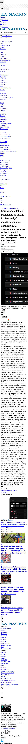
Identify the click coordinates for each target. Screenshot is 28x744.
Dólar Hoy (3, 54)
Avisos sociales (4, 147)
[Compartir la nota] (2, 312)
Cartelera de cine (5, 134)
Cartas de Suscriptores (6, 97)
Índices (2, 64)
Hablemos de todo (5, 88)
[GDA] (5, 734)
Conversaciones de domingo (8, 151)
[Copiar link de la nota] (2, 315)
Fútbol (2, 103)
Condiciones (4, 728)
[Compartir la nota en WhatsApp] (4, 312)
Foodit (4, 22)
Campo (2, 56)
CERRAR (2, 1)
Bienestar (3, 84)
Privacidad (11, 728)
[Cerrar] (26, 30)
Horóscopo (3, 119)
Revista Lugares (4, 164)
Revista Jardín (4, 170)
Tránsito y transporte (6, 41)
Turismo (2, 116)
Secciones (5, 20)
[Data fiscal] (2, 741)
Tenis (1, 106)
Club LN (4, 24)
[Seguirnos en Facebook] (2, 688)
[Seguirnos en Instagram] (2, 698)
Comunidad (3, 82)
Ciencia (2, 86)
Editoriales (3, 93)
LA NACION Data (5, 45)
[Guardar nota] (2, 310)
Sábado (2, 153)
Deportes (11, 208)
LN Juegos (3, 114)
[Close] (2, 617)
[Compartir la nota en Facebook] (2, 317)
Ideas (1, 155)
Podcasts (2, 125)
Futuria (2, 53)
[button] (14, 117)
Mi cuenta (5, 27)
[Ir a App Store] (6, 712)
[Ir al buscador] (2, 11)
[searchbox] (13, 33)
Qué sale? (3, 132)
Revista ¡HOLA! (4, 162)
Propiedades (3, 58)
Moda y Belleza (4, 127)
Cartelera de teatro (5, 136)
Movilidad (3, 62)
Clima (1, 43)
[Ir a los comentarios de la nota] (4, 310)
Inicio (3, 17)
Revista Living (4, 166)
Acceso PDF (3, 142)
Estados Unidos (4, 69)
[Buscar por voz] (25, 32)
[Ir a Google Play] (6, 708)
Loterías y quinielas (5, 123)
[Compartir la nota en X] (4, 317)
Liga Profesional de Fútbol (9, 491)
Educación (3, 79)
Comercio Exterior (5, 60)
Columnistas (3, 95)
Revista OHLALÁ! (5, 160)
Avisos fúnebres (4, 145)
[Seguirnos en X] (2, 693)
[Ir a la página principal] (14, 15)
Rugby (2, 105)
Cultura (2, 80)
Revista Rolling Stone (6, 168)
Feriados (2, 121)
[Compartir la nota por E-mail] (6, 317)
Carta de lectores (5, 149)
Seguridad (3, 77)
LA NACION (4, 208)
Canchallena (3, 108)
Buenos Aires (4, 75)
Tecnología (3, 118)
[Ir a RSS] (2, 703)
